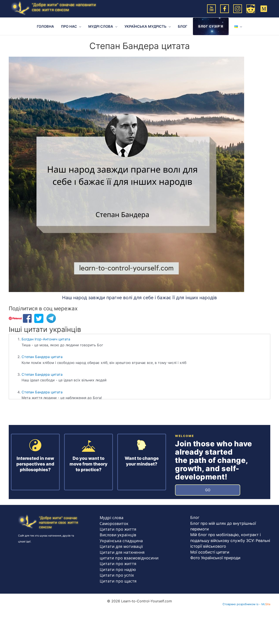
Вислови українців (118, 534)
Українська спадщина (121, 540)
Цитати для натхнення (122, 552)
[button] (79, 26)
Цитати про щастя (118, 581)
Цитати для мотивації (121, 546)
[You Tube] (211, 8)
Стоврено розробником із (240, 604)
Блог (194, 517)
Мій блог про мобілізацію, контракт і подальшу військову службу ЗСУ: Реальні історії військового (230, 540)
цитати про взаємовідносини (129, 558)
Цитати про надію (118, 569)
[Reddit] (250, 8)
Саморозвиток (114, 523)
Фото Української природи (215, 557)
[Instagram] (237, 8)
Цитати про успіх (117, 575)
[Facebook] (224, 8)
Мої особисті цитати (209, 552)
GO (207, 490)
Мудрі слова (111, 517)
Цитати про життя (118, 529)
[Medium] (263, 8)
